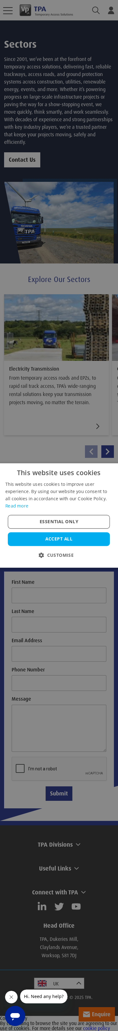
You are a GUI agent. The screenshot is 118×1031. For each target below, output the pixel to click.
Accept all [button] (58, 539)
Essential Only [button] (59, 521)
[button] (59, 555)
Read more (16, 505)
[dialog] (59, 515)
